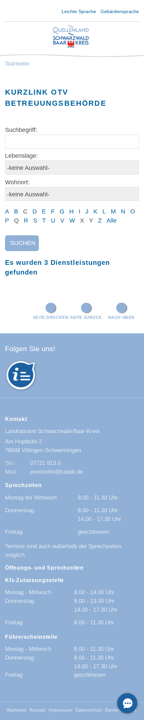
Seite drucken (51, 317)
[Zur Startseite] (71, 37)
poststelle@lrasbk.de (56, 472)
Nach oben (121, 317)
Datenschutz (88, 710)
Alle (111, 220)
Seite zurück (86, 317)
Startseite (17, 63)
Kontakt (37, 710)
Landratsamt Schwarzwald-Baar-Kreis (52, 431)
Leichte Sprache (79, 11)
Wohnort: (17, 182)
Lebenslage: (21, 155)
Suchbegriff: (21, 130)
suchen (22, 243)
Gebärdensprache (119, 11)
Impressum (60, 710)
